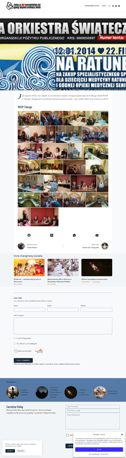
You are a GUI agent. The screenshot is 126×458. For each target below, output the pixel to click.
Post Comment (23, 360)
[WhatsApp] (74, 235)
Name (16, 306)
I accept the (23, 338)
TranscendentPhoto (92, 6)
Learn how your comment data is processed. (62, 364)
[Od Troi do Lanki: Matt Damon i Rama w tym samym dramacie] (41, 392)
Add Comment (19, 315)
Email (49, 306)
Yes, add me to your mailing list (26, 344)
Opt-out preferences (94, 454)
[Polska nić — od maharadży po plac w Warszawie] (29, 267)
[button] (122, 435)
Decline (21, 451)
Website (83, 306)
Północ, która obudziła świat (112, 392)
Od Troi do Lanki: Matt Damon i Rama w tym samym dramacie (55, 392)
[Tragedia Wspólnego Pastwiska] (12, 392)
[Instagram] (119, 6)
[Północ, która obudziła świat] (100, 392)
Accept (99, 449)
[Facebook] (113, 6)
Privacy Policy (104, 454)
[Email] (97, 235)
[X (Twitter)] (116, 6)
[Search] (109, 6)
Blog (104, 6)
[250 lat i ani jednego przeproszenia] (96, 267)
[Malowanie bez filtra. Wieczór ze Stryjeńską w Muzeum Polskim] (63, 267)
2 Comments (96, 282)
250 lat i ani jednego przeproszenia (94, 279)
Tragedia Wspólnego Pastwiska (24, 392)
